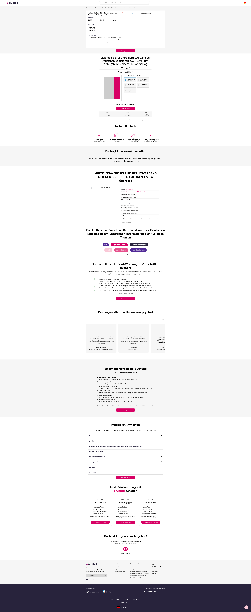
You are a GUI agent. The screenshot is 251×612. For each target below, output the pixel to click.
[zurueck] (4, 3)
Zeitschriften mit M (102, 7)
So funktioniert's (104, 119)
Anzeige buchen (125, 51)
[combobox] (245, 3)
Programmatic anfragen (151, 522)
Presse (154, 573)
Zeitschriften (94, 7)
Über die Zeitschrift (113, 119)
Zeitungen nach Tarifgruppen (137, 580)
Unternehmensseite (157, 569)
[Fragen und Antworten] (246, 607)
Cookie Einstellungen (135, 599)
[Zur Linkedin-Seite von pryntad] (93, 579)
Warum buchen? (122, 119)
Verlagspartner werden (120, 571)
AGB (112, 599)
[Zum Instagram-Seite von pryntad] (90, 579)
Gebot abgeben (125, 299)
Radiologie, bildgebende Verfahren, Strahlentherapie (139, 191)
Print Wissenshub (156, 566)
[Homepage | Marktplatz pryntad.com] (13, 3)
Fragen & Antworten (145, 119)
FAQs (116, 569)
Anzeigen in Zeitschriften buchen (138, 571)
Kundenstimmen (136, 119)
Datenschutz (118, 599)
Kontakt (117, 566)
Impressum (126, 599)
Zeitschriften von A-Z (135, 578)
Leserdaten (129, 119)
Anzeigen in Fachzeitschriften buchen (139, 573)
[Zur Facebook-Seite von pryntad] (87, 579)
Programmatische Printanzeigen (138, 575)
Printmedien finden (100, 522)
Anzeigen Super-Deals (135, 566)
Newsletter (155, 571)
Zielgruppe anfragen (125, 522)
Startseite (88, 7)
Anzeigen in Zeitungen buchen (137, 569)
